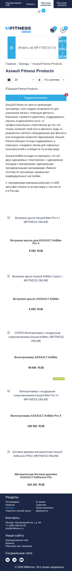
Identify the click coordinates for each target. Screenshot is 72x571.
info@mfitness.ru (14, 528)
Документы (42, 510)
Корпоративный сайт (13, 4)
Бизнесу (31, 4)
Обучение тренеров (61, 4)
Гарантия (41, 504)
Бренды (10, 507)
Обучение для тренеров (19, 546)
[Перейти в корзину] (41, 21)
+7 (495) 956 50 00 (16, 525)
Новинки (10, 504)
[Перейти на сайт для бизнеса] (51, 30)
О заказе (41, 501)
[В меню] (61, 30)
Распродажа (12, 501)
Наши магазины (44, 507)
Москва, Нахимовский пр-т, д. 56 (23, 522)
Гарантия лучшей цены (18, 510)
